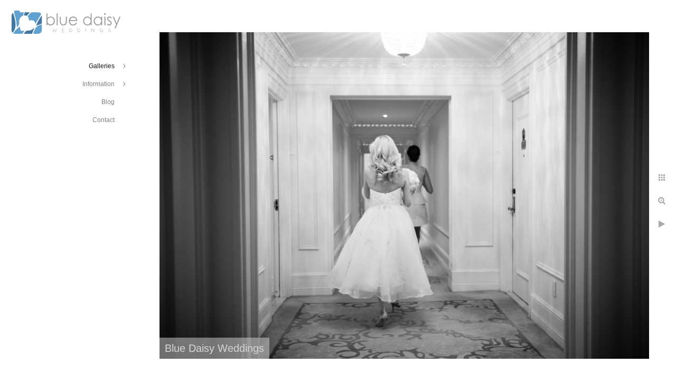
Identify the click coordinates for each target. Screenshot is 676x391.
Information (98, 84)
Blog (108, 102)
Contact (103, 120)
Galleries (102, 66)
